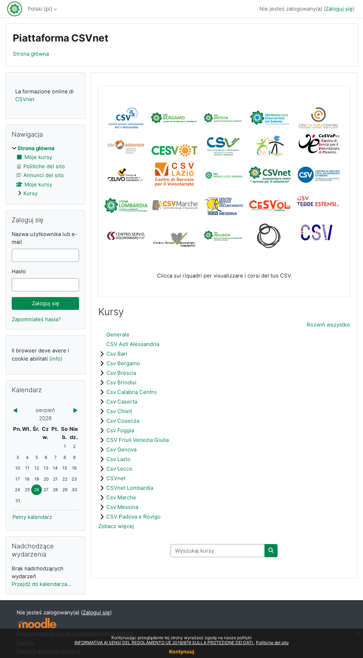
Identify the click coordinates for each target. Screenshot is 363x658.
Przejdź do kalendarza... (41, 584)
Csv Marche (121, 497)
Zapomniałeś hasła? (36, 319)
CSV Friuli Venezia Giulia (137, 440)
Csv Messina (122, 507)
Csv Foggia (120, 430)
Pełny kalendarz (32, 517)
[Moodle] (36, 623)
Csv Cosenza (122, 420)
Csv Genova (121, 449)
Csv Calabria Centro (131, 392)
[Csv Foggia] (270, 146)
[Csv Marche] (175, 210)
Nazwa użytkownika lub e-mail (44, 238)
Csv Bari (116, 353)
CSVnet (115, 478)
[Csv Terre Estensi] (319, 203)
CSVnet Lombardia (129, 487)
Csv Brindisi (121, 382)
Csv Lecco (119, 468)
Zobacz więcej (116, 526)
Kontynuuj (181, 651)
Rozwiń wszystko (328, 325)
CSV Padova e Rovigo (133, 516)
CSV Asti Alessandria (132, 344)
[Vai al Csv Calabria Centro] (318, 117)
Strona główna (31, 54)
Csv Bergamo (123, 363)
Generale (117, 334)
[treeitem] (45, 170)
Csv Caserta (121, 401)
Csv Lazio (118, 459)
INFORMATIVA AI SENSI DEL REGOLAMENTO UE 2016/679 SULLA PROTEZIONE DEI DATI (164, 642)
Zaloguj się (339, 9)
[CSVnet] (270, 180)
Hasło (19, 271)
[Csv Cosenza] (223, 146)
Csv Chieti (119, 411)
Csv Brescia (121, 372)
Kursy (30, 193)
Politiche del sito (272, 642)
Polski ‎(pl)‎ (40, 9)
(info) (55, 359)
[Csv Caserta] (126, 146)
